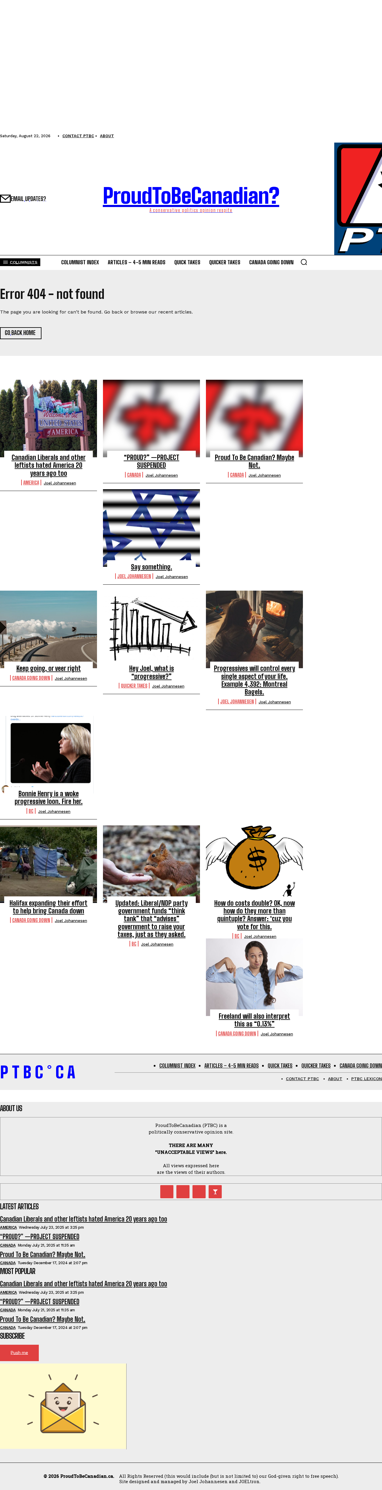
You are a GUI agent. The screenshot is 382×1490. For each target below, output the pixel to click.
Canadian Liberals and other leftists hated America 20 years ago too (49, 465)
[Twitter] (166, 1191)
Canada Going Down (31, 678)
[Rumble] (183, 1191)
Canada (134, 475)
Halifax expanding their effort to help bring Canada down (48, 907)
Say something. (151, 567)
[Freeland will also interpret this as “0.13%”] (254, 977)
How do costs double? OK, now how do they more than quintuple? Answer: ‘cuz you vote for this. (254, 915)
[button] (304, 262)
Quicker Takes (134, 685)
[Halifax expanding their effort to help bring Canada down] (48, 864)
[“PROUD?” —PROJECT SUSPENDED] (151, 418)
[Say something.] (151, 528)
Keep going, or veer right (48, 668)
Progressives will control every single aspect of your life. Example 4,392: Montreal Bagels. (254, 680)
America (31, 482)
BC (31, 811)
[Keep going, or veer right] (48, 629)
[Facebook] (199, 1191)
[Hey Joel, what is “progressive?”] (151, 629)
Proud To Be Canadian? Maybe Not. (254, 461)
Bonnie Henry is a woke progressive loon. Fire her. (49, 797)
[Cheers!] (215, 1191)
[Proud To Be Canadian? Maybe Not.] (254, 418)
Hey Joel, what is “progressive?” (151, 672)
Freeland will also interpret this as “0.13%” (254, 1020)
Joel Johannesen (60, 483)
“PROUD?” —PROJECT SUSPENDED (151, 461)
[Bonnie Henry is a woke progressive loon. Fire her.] (48, 754)
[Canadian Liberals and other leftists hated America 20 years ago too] (48, 418)
